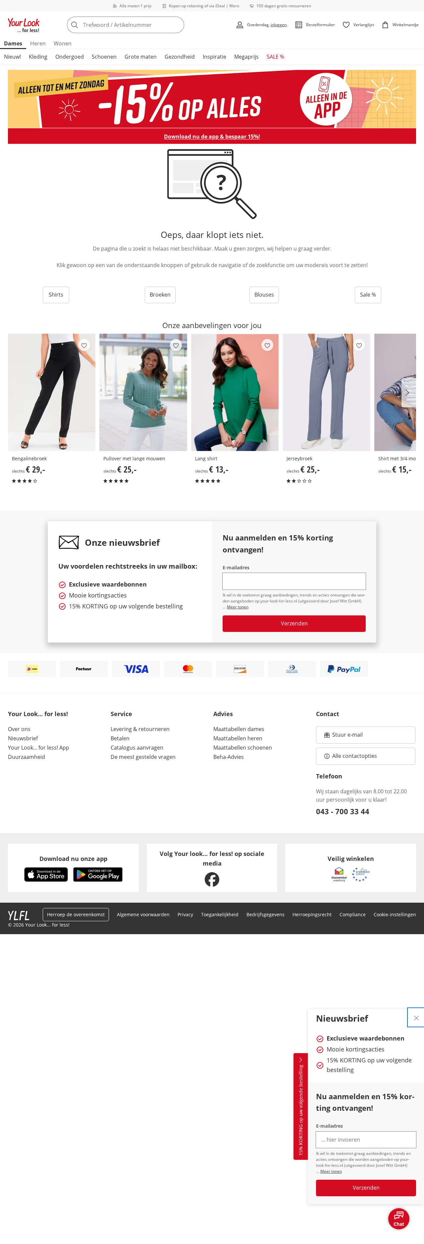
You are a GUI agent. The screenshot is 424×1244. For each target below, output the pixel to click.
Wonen (63, 43)
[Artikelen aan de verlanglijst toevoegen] (84, 345)
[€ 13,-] (235, 392)
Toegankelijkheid (219, 914)
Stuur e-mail (347, 736)
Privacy (185, 914)
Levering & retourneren (140, 729)
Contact (327, 714)
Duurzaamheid (26, 757)
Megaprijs (246, 56)
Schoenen (104, 56)
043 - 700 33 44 (342, 811)
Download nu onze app (73, 859)
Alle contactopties (354, 756)
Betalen (120, 738)
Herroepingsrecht (312, 914)
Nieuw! (12, 56)
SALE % (275, 56)
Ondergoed (69, 56)
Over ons (19, 729)
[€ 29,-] (51, 392)
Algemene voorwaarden (143, 914)
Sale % (368, 294)
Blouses (264, 294)
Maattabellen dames (238, 729)
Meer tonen (331, 1171)
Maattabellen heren (237, 738)
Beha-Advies (228, 757)
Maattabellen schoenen (242, 747)
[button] (408, 392)
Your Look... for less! (38, 714)
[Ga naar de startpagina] (24, 25)
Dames (13, 43)
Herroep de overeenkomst (76, 914)
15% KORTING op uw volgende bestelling (300, 1110)
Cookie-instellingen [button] (395, 914)
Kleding (38, 56)
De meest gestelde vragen (143, 757)
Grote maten (141, 56)
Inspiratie (214, 56)
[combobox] (140, 25)
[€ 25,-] (143, 392)
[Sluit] (416, 1017)
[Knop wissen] (177, 25)
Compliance (353, 914)
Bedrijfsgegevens (265, 914)
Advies (223, 714)
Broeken (160, 294)
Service (121, 714)
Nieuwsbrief (23, 738)
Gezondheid (180, 56)
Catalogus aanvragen (137, 747)
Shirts (56, 294)
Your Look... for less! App (38, 747)
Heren (38, 43)
